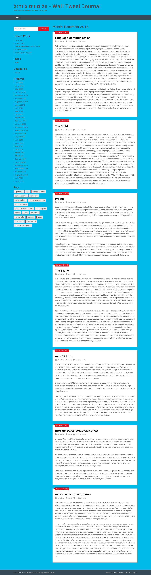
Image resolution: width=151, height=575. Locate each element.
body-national (20, 200)
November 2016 (21, 168)
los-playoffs (19, 217)
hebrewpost (41, 209)
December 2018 (21, 127)
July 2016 (19, 178)
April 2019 (19, 114)
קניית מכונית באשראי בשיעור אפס (76, 430)
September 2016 (21, 175)
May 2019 (19, 111)
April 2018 (19, 149)
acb (27, 192)
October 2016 (20, 172)
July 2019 (19, 108)
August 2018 (20, 137)
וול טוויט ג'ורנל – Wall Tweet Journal (57, 6)
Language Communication (72, 37)
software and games (23, 225)
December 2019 (21, 95)
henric (17, 213)
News (18, 17)
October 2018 (20, 134)
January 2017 (20, 162)
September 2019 (21, 102)
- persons (18, 192)
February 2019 (21, 121)
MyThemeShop (119, 572)
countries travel (21, 204)
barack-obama (20, 196)
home (25, 213)
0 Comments (81, 41)
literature (34, 213)
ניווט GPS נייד (63, 356)
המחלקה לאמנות (21, 49)
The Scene (62, 270)
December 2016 (21, 165)
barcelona (34, 196)
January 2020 (20, 92)
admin (62, 41)
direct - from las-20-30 (24, 209)
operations (19, 221)
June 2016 (19, 181)
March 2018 (20, 153)
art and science (39, 192)
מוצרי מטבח (19, 43)
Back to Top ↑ (131, 572)
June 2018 (19, 143)
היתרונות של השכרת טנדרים (73, 494)
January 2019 (20, 124)
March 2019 (20, 118)
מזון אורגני (19, 40)
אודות (17, 63)
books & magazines (37, 200)
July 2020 (19, 83)
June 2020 (19, 86)
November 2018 (21, 130)
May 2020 (19, 89)
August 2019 (20, 105)
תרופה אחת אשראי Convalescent (27, 46)
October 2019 (20, 99)
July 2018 (19, 140)
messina (31, 217)
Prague (60, 198)
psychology (31, 221)
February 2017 (20, 159)
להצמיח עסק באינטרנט (23, 53)
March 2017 (19, 156)
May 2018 (19, 146)
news (40, 217)
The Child (61, 126)
